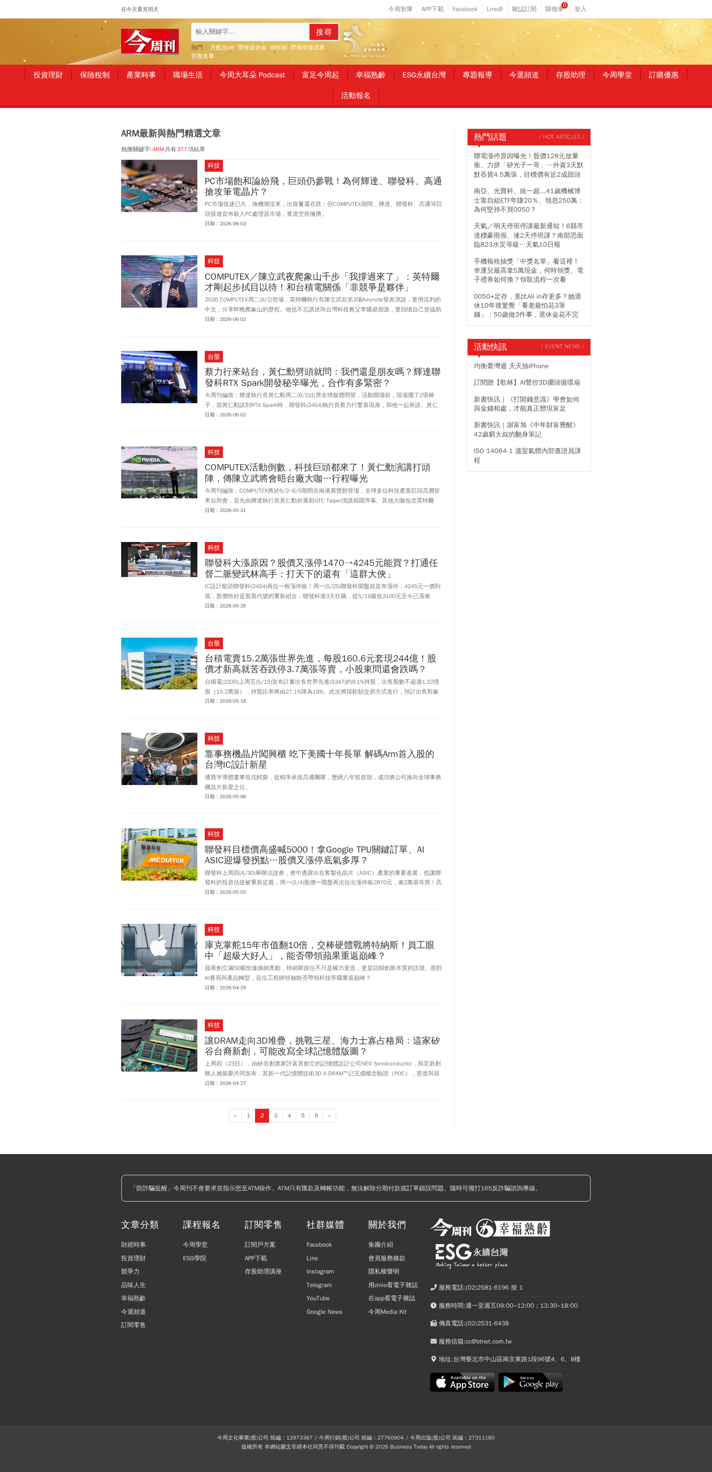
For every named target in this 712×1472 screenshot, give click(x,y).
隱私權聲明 (383, 1271)
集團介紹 (380, 1244)
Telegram (319, 1285)
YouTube (318, 1298)
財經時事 (133, 1244)
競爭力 (130, 1271)
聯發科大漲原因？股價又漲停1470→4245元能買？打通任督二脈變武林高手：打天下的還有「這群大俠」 (321, 568)
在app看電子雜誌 (391, 1298)
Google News (324, 1311)
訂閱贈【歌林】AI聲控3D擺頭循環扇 (527, 383)
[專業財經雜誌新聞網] (150, 42)
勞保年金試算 (307, 47)
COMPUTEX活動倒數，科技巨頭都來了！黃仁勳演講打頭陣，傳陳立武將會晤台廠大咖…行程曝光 (318, 473)
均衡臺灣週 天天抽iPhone (511, 366)
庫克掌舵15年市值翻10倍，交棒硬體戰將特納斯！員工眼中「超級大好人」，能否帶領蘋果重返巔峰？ (320, 951)
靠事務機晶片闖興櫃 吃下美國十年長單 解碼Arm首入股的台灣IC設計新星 (319, 760)
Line (312, 1258)
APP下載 (256, 1258)
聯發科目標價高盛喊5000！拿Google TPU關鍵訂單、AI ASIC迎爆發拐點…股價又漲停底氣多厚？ (314, 855)
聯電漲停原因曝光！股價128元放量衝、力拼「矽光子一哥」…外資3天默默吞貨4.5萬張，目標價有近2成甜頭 (528, 165)
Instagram (320, 1271)
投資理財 (133, 1258)
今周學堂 (195, 1244)
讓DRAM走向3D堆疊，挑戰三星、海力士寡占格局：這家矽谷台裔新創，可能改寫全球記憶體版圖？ (322, 1046)
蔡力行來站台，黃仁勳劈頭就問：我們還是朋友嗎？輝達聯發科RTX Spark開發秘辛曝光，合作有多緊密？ (322, 377)
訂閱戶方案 (260, 1244)
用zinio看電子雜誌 (393, 1285)
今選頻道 (133, 1311)
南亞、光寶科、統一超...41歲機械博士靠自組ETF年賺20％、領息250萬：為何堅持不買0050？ (529, 200)
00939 (278, 47)
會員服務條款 (386, 1258)
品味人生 (133, 1285)
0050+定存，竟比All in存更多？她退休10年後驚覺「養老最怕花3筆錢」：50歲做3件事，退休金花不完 (527, 305)
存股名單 (202, 56)
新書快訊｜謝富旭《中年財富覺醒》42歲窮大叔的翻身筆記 (526, 429)
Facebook (319, 1244)
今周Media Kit (387, 1311)
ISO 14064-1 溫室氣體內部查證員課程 (527, 455)
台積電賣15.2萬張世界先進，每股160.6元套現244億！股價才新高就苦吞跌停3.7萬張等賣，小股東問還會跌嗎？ (320, 664)
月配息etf (222, 47)
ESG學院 (194, 1258)
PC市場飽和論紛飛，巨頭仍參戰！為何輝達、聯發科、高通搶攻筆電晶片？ (323, 187)
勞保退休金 (252, 47)
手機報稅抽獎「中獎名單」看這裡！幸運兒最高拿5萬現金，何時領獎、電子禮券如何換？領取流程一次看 (528, 270)
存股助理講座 (263, 1271)
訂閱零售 (133, 1325)
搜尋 (324, 32)
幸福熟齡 (133, 1298)
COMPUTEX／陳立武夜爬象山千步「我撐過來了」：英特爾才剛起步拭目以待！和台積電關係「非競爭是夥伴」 (322, 282)
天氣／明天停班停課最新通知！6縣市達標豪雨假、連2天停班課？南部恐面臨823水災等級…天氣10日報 (528, 235)
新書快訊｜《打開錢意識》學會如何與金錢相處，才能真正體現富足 (526, 404)
